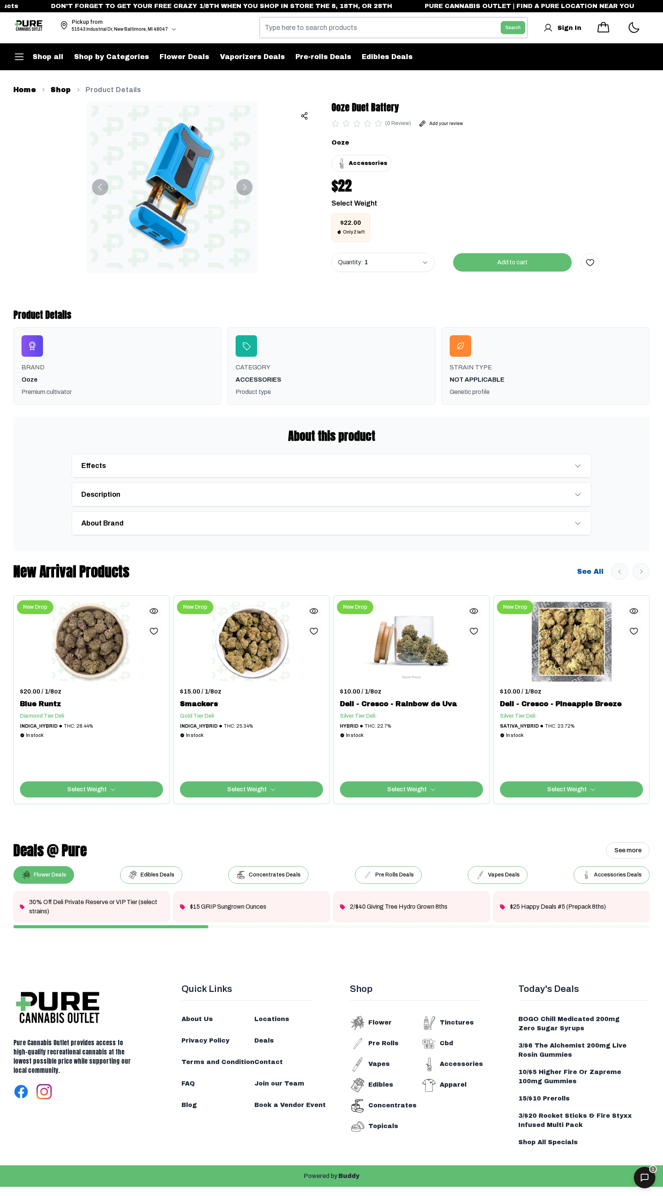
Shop (61, 90)
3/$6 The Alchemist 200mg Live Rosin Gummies (572, 1050)
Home (24, 90)
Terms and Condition (217, 1062)
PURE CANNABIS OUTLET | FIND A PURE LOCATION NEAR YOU (509, 6)
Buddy (349, 1176)
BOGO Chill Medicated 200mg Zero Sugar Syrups (569, 1023)
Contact (268, 1062)
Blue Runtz (40, 704)
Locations (271, 1019)
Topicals (383, 1126)
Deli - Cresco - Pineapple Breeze (561, 704)
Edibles (380, 1084)
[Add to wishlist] (590, 262)
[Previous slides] (619, 571)
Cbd (446, 1043)
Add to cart (512, 262)
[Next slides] (641, 571)
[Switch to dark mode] (633, 28)
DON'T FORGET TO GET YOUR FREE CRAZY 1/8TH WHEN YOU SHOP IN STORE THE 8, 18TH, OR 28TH (201, 6)
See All (590, 571)
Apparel (453, 1084)
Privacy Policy (205, 1040)
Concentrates (392, 1105)
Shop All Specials (548, 1142)
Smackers (199, 704)
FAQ (188, 1083)
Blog (189, 1105)
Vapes (379, 1064)
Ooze (340, 142)
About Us (197, 1019)
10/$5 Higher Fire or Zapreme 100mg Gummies (569, 1076)
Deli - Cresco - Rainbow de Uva (398, 704)
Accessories (461, 1064)
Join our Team (279, 1083)
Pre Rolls (383, 1043)
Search (513, 27)
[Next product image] (244, 187)
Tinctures (457, 1022)
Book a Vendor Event (290, 1105)
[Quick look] (154, 611)
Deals (264, 1040)
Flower (380, 1022)
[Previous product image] (100, 187)
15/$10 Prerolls (544, 1098)
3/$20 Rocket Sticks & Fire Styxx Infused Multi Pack (575, 1120)
